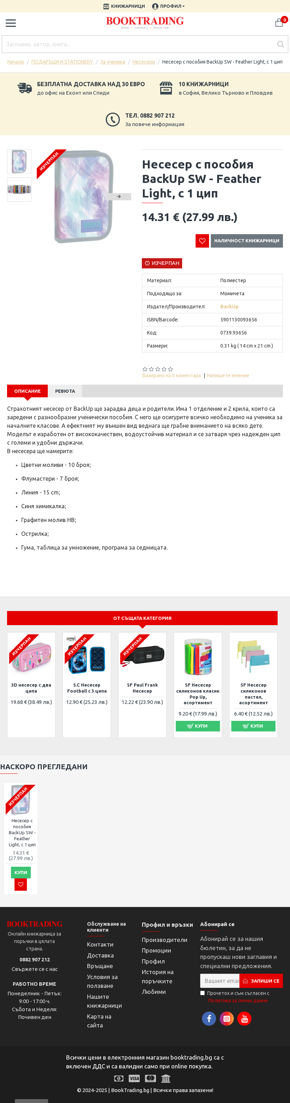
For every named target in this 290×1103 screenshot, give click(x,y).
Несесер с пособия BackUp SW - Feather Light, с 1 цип (22, 832)
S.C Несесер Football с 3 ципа (87, 687)
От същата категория (142, 618)
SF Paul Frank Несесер (142, 687)
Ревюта (65, 391)
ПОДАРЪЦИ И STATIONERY (62, 62)
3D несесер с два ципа (31, 687)
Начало (15, 62)
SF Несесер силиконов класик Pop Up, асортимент (198, 693)
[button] (49, 196)
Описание (27, 391)
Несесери (144, 62)
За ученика (112, 62)
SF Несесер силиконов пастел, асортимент (253, 693)
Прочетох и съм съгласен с (238, 996)
